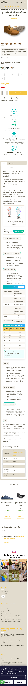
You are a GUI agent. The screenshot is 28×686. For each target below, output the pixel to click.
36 (2, 75)
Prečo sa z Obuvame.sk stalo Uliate (10, 621)
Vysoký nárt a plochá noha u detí (10, 658)
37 (7, 75)
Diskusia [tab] (11, 163)
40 (21, 75)
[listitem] (3, 68)
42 (7, 78)
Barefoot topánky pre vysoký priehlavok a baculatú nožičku (12, 663)
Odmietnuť (7, 682)
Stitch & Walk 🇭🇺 (14, 18)
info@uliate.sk (4, 591)
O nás (2, 612)
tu (16, 673)
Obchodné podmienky (7, 613)
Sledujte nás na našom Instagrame (14, 556)
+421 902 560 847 (5, 593)
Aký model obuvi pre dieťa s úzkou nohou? (12, 645)
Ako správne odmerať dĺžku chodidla (11, 619)
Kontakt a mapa (5, 610)
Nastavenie (13, 677)
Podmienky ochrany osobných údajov (11, 615)
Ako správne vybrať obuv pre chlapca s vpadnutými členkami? (11, 641)
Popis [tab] (3, 163)
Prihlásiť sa (6, 542)
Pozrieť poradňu (18, 231)
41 (2, 78)
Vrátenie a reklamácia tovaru (9, 617)
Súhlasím (19, 682)
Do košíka (19, 93)
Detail (6, 516)
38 (12, 75)
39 (16, 75)
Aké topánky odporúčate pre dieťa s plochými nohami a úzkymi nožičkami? (13, 635)
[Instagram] (3, 596)
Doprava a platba (6, 608)
